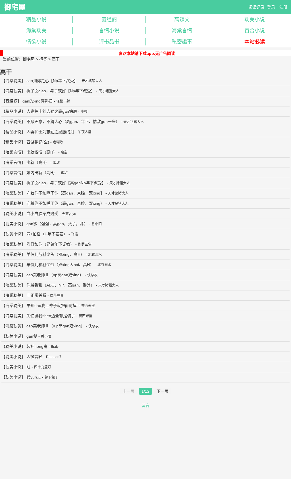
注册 (283, 7)
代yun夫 (33, 377)
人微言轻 (34, 356)
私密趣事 (182, 42)
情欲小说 (36, 42)
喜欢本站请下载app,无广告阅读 (147, 53)
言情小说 (109, 31)
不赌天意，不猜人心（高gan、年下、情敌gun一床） (73, 121)
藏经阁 (109, 19)
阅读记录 (256, 7)
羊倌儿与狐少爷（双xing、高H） (55, 254)
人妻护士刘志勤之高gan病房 (51, 111)
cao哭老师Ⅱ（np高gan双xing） (55, 275)
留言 (145, 405)
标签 (43, 59)
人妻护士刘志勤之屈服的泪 (50, 131)
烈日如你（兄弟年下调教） (50, 244)
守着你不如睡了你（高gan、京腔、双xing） (65, 203)
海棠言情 (182, 31)
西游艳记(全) (37, 142)
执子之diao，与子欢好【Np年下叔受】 (60, 91)
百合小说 (254, 31)
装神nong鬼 (36, 346)
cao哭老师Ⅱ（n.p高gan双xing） (55, 326)
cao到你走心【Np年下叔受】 (52, 80)
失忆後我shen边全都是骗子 (50, 315)
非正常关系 (36, 295)
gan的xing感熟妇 (37, 101)
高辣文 (182, 19)
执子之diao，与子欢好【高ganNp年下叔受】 (66, 183)
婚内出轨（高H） (41, 172)
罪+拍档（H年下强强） (46, 234)
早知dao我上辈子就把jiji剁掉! (52, 305)
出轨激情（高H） (41, 152)
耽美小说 (254, 19)
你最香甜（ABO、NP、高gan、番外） (60, 285)
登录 (271, 7)
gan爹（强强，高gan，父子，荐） (57, 223)
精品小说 (36, 19)
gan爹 (31, 336)
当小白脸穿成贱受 (42, 213)
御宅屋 (15, 7)
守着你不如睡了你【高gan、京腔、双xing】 (65, 193)
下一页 (163, 391)
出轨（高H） (37, 162)
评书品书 (109, 42)
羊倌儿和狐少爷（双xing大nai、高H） (60, 264)
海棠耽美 (36, 31)
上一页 (128, 391)
